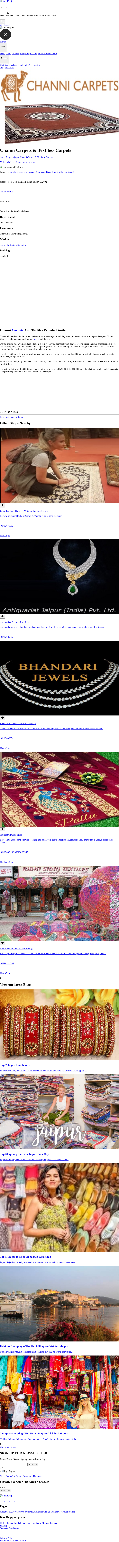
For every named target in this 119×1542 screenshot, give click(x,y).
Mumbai (42, 53)
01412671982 (6, 526)
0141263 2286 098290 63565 (14, 852)
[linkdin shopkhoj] (12, 1500)
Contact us (55, 1511)
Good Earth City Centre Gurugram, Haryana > (21, 1476)
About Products (68, 1511)
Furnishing (69, 172)
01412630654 (6, 738)
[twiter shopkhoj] (26, 1500)
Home (3, 41)
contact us (9, 67)
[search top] (2, 22)
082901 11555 (7, 963)
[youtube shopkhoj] (21, 1500)
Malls (2, 162)
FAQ (11, 1511)
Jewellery (13, 65)
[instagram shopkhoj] (7, 1500)
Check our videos (8, 1447)
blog (2, 67)
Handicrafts (23, 65)
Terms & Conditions (9, 1528)
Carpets (12, 172)
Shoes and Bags (43, 172)
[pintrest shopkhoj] (17, 1500)
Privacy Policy (6, 1538)
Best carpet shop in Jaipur (12, 417)
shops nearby (29, 162)
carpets (36, 339)
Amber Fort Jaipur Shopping (13, 245)
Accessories (34, 65)
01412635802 (6, 637)
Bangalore (24, 53)
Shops (18, 162)
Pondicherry (51, 53)
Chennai (15, 53)
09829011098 (6, 191)
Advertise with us (42, 1511)
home (2, 157)
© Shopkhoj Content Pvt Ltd (13, 1540)
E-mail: (3, 1487)
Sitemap (3, 1525)
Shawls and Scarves (26, 172)
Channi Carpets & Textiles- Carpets (36, 157)
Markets (10, 162)
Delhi (2, 53)
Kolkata (33, 53)
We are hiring (27, 1511)
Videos (17, 1511)
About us (4, 1511)
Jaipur (8, 53)
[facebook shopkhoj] (2, 1500)
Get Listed (5, 25)
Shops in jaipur (12, 157)
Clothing (4, 65)
